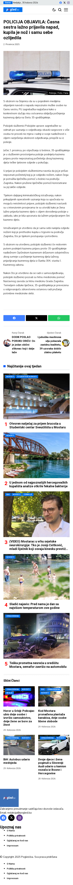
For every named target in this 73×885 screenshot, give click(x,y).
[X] (64, 3)
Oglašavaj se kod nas (17, 840)
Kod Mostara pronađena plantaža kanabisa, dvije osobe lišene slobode (52, 716)
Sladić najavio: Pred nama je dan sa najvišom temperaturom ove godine (34, 606)
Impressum (12, 845)
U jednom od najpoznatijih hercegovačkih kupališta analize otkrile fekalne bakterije (38, 484)
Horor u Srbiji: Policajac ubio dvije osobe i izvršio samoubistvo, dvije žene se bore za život (18, 717)
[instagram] (68, 3)
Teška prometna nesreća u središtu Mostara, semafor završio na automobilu (38, 664)
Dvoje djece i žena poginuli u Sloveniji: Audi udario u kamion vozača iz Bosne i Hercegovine (52, 766)
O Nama (11, 830)
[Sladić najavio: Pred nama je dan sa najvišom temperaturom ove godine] (36, 577)
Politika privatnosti (16, 835)
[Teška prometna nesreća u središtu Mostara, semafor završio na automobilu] (36, 636)
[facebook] (60, 3)
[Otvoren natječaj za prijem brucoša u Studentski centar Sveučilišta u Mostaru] (36, 396)
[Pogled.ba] (12, 9)
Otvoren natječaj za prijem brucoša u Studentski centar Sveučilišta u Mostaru (37, 425)
